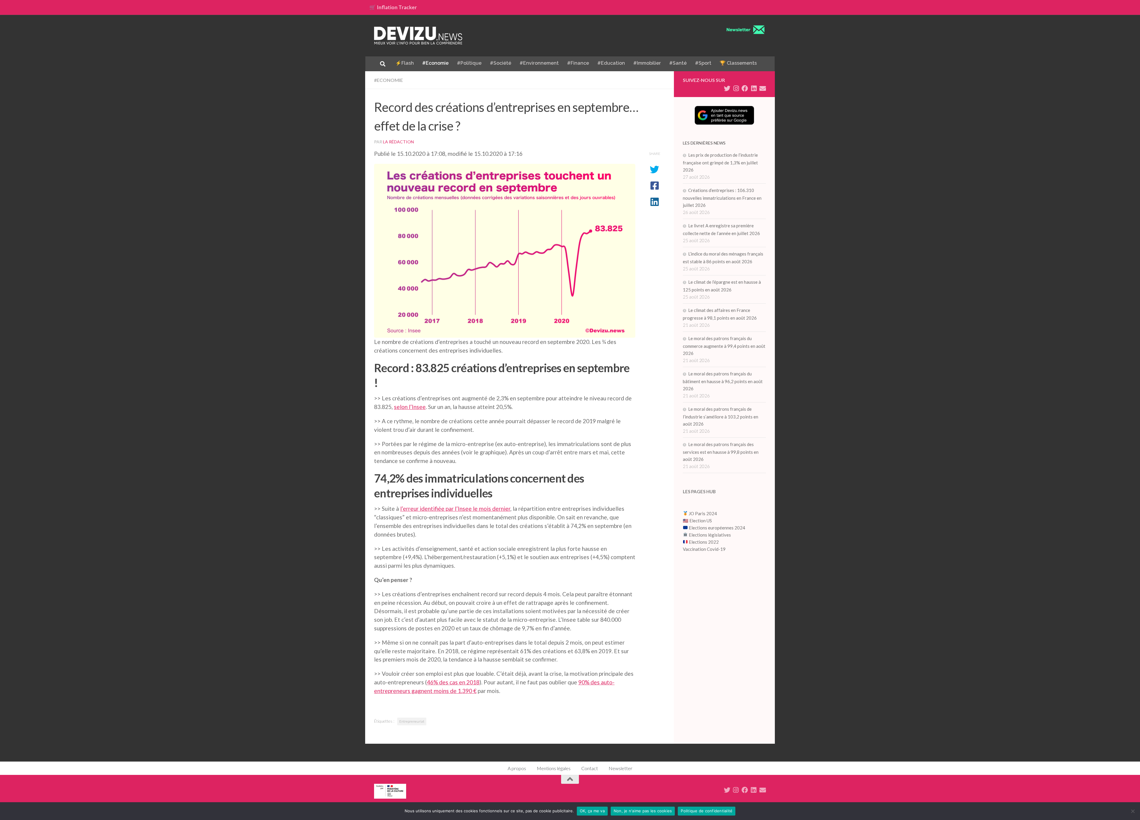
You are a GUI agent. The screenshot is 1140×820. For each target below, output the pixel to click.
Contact (589, 768)
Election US (700, 520)
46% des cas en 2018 (453, 682)
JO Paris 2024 (702, 513)
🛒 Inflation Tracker (393, 7)
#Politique (469, 63)
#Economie (435, 63)
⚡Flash (404, 63)
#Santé (678, 63)
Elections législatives (710, 534)
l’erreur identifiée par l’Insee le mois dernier (455, 508)
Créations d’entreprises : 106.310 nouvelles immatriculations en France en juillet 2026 (722, 198)
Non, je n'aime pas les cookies (643, 810)
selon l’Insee (410, 406)
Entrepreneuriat (411, 721)
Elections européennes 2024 (716, 527)
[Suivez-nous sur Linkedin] (753, 88)
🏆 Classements (738, 63)
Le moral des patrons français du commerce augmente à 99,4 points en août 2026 (724, 346)
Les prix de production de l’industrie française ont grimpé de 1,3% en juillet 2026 (720, 162)
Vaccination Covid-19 (704, 549)
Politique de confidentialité (706, 810)
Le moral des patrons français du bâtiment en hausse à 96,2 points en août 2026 (723, 381)
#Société (500, 63)
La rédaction (398, 141)
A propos (517, 768)
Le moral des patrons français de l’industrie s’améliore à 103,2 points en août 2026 (720, 416)
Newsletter (620, 768)
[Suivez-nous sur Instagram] (736, 88)
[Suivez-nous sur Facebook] (745, 88)
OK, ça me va (592, 810)
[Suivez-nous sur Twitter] (727, 88)
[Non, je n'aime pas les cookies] (1133, 811)
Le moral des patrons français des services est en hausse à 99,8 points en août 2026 (721, 452)
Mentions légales (554, 768)
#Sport (703, 63)
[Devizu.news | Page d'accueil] (418, 36)
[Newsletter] (762, 88)
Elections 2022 (704, 542)
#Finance (578, 63)
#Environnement (539, 63)
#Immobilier (647, 63)
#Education (611, 63)
